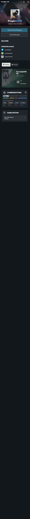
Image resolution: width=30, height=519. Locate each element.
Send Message (15, 34)
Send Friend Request (15, 30)
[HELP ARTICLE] (26, 92)
